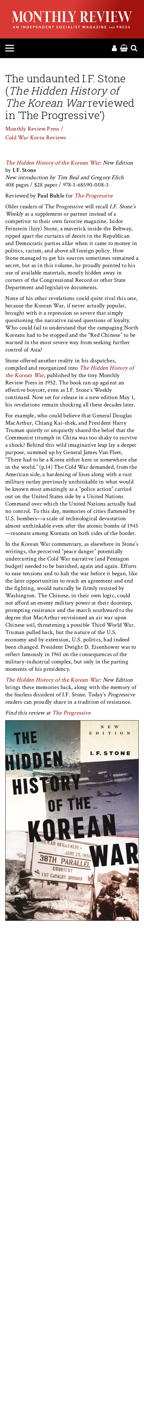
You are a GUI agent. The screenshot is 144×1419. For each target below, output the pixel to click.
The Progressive (93, 196)
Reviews (56, 137)
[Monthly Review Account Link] (114, 49)
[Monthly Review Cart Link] (123, 49)
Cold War (16, 137)
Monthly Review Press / (34, 129)
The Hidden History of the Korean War (52, 163)
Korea (37, 137)
